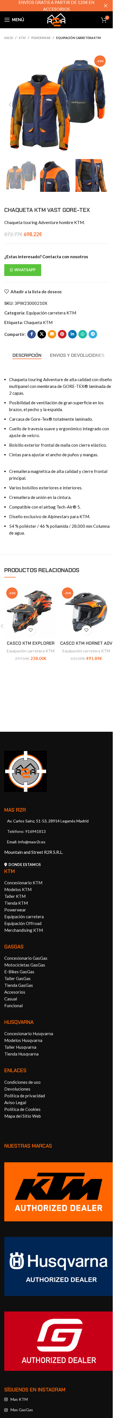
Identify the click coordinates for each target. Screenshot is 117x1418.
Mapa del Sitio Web (22, 1116)
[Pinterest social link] (62, 334)
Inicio (8, 38)
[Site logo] (56, 19)
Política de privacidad (24, 1095)
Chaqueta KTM (38, 322)
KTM (22, 38)
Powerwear (41, 38)
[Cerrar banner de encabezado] (106, 5)
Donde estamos (25, 865)
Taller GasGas (17, 978)
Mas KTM (19, 1399)
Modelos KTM (18, 889)
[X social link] (41, 334)
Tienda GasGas (18, 985)
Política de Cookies (22, 1109)
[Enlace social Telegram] (93, 334)
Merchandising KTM (23, 930)
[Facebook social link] (31, 334)
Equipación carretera (24, 916)
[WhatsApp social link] (82, 334)
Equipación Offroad (22, 923)
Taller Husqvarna (20, 1047)
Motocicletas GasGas (24, 964)
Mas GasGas (22, 1409)
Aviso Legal (15, 1102)
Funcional (13, 1005)
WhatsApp (24, 270)
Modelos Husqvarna (23, 1040)
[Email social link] (52, 334)
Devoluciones (17, 1088)
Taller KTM (15, 896)
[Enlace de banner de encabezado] (56, 5)
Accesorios (14, 991)
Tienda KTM (16, 902)
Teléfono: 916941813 (26, 831)
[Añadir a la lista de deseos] (31, 630)
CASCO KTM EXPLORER (31, 643)
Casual (10, 998)
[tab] (26, 355)
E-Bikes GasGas (19, 971)
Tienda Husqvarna (21, 1053)
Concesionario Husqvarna (28, 1033)
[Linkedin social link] (72, 334)
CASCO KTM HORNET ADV (86, 643)
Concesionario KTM (23, 882)
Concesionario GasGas (25, 958)
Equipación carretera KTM (78, 38)
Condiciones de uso (22, 1082)
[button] (10, 104)
